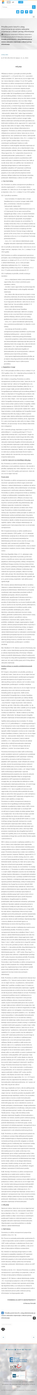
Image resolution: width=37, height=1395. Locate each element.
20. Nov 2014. (4, 55)
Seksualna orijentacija (23, 37)
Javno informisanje (6, 1324)
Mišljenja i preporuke (11, 34)
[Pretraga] (34, 7)
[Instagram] (31, 11)
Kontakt (19, 1349)
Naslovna (11, 1349)
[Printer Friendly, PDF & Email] (3, 1330)
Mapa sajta (27, 1349)
